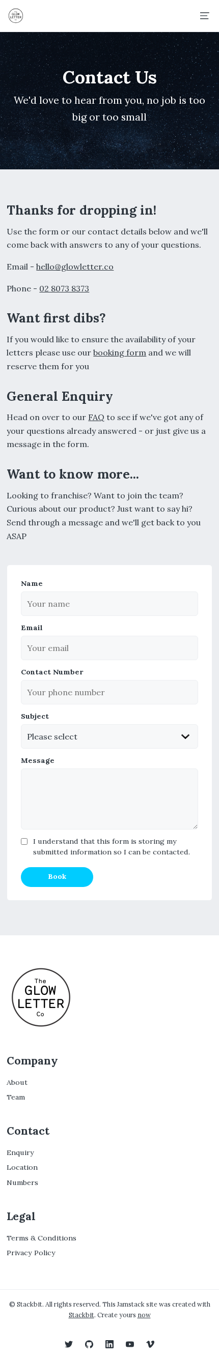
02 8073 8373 (64, 288)
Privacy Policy (31, 1253)
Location (22, 1167)
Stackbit (81, 1315)
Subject (35, 716)
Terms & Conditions (41, 1238)
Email (32, 627)
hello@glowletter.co (75, 266)
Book (57, 876)
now (144, 1315)
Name (32, 583)
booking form (119, 352)
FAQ (96, 417)
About (17, 1082)
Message (37, 760)
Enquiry (20, 1152)
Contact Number (52, 671)
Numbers (22, 1182)
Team (16, 1097)
